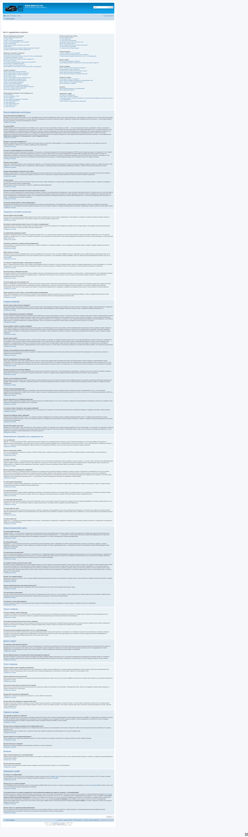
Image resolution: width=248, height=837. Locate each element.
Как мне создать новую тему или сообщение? (15, 71)
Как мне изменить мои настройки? (12, 54)
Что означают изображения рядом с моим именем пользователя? (20, 62)
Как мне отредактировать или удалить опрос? (15, 79)
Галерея (111, 15)
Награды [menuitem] (14, 15)
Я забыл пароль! (8, 46)
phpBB (9, 257)
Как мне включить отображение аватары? (14, 63)
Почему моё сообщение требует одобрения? (15, 88)
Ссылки (7, 15)
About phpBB (54, 778)
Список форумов (10, 820)
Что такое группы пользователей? (68, 40)
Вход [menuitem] (105, 15)
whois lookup (108, 794)
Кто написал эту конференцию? (67, 95)
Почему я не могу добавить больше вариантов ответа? (17, 77)
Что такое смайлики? (9, 97)
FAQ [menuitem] (19, 15)
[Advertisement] (58, 25)
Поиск (109, 7)
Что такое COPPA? (8, 39)
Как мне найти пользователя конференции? (70, 72)
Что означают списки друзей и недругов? (70, 61)
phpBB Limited (55, 776)
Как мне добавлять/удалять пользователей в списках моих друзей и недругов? (79, 62)
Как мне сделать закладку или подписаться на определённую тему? (76, 80)
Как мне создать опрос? (10, 76)
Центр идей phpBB (95, 785)
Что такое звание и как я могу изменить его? (15, 65)
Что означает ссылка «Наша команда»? (69, 48)
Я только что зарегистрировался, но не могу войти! (16, 42)
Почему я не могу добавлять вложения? (14, 82)
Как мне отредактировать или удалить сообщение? (16, 73)
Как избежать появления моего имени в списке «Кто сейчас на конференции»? (23, 56)
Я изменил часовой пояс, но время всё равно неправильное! (19, 59)
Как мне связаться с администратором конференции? (73, 101)
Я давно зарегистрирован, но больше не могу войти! (17, 45)
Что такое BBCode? (8, 94)
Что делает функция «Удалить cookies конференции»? (17, 49)
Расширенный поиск (112, 7)
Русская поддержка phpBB (58, 823)
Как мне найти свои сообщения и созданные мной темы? (74, 73)
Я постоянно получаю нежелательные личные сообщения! (74, 54)
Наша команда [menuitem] (78, 820)
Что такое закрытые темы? (10, 105)
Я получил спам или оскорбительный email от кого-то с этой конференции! (78, 56)
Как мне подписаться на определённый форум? (71, 81)
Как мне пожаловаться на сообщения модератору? (16, 85)
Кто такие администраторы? (66, 37)
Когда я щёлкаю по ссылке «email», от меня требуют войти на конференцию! (22, 66)
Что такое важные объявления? (11, 100)
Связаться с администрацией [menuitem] (65, 820)
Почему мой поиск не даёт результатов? (70, 69)
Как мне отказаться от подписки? (68, 83)
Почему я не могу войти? (10, 43)
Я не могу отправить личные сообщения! (70, 53)
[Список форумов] (14, 8)
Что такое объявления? (9, 102)
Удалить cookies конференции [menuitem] (91, 820)
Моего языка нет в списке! (10, 60)
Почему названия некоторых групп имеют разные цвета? (74, 45)
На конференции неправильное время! (13, 57)
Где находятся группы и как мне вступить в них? (72, 42)
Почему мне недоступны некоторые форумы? (15, 80)
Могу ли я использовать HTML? (11, 96)
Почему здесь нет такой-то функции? (69, 96)
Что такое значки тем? (9, 106)
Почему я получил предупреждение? (13, 83)
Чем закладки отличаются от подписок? (69, 78)
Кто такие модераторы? (65, 39)
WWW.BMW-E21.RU (34, 6)
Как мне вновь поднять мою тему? (12, 89)
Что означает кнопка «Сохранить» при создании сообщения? (19, 86)
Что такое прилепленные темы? (11, 103)
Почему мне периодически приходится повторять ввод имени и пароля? (22, 48)
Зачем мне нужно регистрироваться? (13, 37)
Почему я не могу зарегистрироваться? (13, 40)
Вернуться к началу (10, 122)
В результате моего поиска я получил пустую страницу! (73, 70)
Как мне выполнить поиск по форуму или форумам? (73, 67)
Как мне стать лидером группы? (67, 43)
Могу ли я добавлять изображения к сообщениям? (16, 99)
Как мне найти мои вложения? (67, 90)
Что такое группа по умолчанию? (68, 46)
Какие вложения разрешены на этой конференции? (72, 88)
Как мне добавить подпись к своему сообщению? (16, 74)
